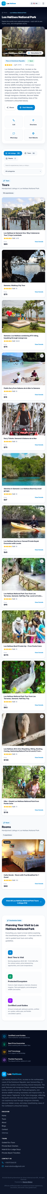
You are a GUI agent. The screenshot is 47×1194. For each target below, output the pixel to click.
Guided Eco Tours (8, 1142)
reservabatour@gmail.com (15, 1166)
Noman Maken (27, 1182)
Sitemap (5, 1133)
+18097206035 (10, 1162)
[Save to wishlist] (42, 200)
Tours (4, 1119)
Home (4, 1115)
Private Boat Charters (10, 1146)
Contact (5, 1129)
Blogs (4, 1126)
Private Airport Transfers (11, 1153)
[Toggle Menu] (43, 3)
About (4, 1122)
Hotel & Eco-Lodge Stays (11, 1149)
